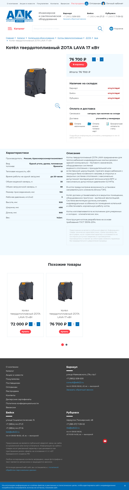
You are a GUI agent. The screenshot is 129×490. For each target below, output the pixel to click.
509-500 (71, 16)
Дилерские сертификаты (18, 399)
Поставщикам (13, 383)
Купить (25, 331)
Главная (10, 38)
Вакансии (65, 4)
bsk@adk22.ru (12, 432)
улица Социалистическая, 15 (20, 420)
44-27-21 (95, 16)
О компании (12, 4)
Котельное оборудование (41, 38)
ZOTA (88, 38)
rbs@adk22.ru (72, 428)
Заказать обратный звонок (74, 19)
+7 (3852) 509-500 (75, 378)
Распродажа (12, 391)
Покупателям (43, 4)
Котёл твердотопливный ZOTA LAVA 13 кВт (25, 314)
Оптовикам (11, 387)
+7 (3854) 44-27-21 (14, 424)
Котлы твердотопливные (70, 38)
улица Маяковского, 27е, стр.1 (81, 374)
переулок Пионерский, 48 (79, 420)
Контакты (54, 4)
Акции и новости (27, 4)
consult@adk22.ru (75, 382)
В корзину (78, 64)
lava (96, 38)
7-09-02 (114, 16)
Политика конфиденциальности (22, 403)
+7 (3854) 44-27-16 (14, 428)
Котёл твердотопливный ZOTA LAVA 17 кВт (64, 314)
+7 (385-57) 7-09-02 (75, 424)
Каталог (21, 38)
